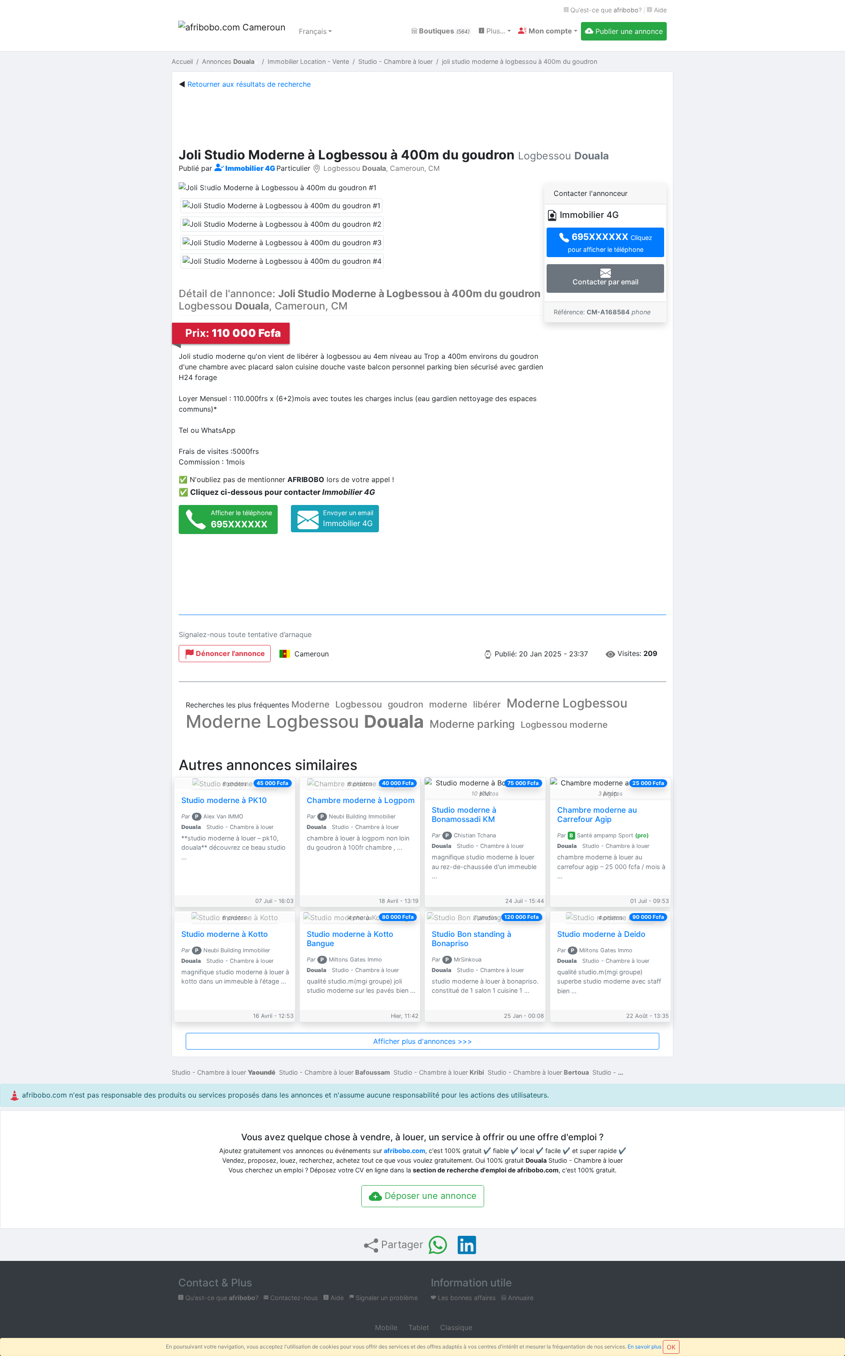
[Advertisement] (422, 116)
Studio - (605, 1072)
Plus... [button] (494, 30)
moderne (448, 704)
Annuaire (519, 1297)
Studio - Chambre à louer (224, 1072)
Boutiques (443, 30)
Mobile (385, 1327)
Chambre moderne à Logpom (361, 800)
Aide (659, 10)
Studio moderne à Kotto (224, 934)
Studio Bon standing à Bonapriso (471, 938)
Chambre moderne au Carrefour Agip (597, 814)
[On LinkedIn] (466, 1245)
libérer (487, 704)
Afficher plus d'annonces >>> (422, 1041)
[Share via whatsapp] (437, 1245)
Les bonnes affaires (466, 1297)
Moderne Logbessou (567, 703)
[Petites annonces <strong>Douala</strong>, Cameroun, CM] (233, 31)
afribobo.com (404, 1150)
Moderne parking (472, 724)
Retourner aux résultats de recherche (249, 84)
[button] (547, 31)
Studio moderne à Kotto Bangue (350, 938)
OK (671, 1347)
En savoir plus (644, 1346)
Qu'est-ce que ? (605, 10)
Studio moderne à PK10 (224, 800)
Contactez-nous (293, 1297)
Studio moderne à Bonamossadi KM (464, 814)
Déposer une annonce (429, 1195)
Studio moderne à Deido (601, 934)
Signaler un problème (386, 1297)
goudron (405, 704)
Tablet (417, 1327)
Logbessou (358, 704)
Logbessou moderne (564, 724)
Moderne (310, 704)
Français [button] (313, 31)
